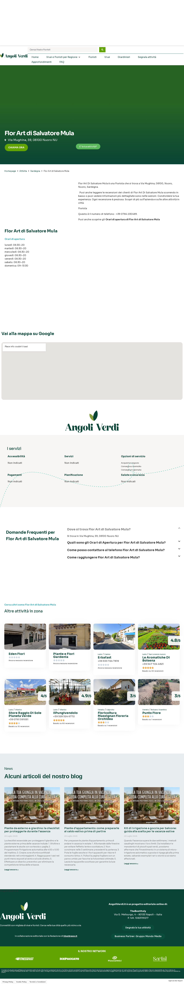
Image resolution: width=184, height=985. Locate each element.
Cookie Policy (21, 982)
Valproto (110, 710)
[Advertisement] (92, 23)
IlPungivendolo (65, 713)
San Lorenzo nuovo (157, 654)
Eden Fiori (17, 654)
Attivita (23, 171)
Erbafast (104, 657)
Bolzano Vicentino (159, 710)
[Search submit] (102, 49)
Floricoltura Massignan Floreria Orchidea (113, 716)
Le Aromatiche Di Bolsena (156, 659)
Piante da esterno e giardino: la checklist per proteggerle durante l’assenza (32, 830)
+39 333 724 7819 (108, 661)
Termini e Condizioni (37, 982)
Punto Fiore (151, 713)
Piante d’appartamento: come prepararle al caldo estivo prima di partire (91, 830)
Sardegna (35, 171)
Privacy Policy (8, 982)
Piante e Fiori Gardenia (63, 655)
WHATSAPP (4, 974)
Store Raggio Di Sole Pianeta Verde (25, 714)
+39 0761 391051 (18, 719)
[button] (123, 530)
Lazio (100, 654)
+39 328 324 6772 (64, 716)
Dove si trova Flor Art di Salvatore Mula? (99, 529)
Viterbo (18, 710)
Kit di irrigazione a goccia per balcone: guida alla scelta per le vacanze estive (150, 830)
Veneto (101, 710)
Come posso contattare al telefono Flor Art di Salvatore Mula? (116, 550)
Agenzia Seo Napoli (175, 981)
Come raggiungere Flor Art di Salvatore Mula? (103, 557)
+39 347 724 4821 (153, 664)
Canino (107, 654)
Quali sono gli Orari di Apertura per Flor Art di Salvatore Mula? (116, 542)
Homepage (10, 171)
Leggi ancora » (11, 870)
